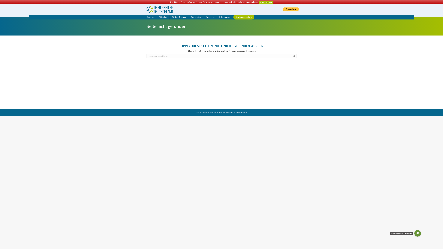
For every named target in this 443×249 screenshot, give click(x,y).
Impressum (231, 112)
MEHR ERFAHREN (266, 2)
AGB (245, 112)
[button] (417, 233)
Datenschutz (240, 112)
